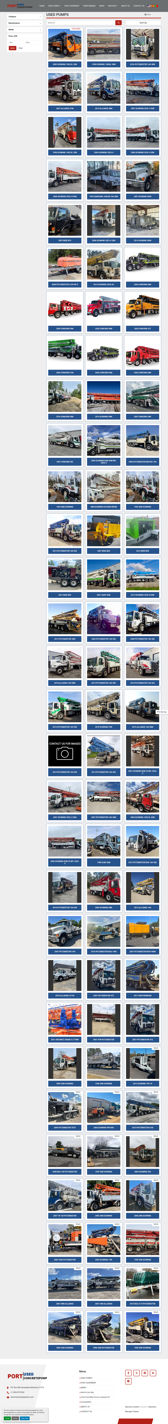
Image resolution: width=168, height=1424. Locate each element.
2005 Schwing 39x (142, 1172)
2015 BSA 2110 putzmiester (142, 1304)
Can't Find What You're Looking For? (95, 1397)
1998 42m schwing (142, 1260)
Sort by (143, 22)
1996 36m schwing (103, 1084)
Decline (15, 1418)
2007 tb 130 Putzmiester (64, 1216)
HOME (41, 6)
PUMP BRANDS (89, 6)
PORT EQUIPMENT (71, 6)
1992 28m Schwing (64, 507)
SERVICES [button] (112, 6)
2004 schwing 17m (103, 1260)
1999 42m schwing (103, 1172)
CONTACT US (138, 6)
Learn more (24, 1418)
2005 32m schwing (64, 1084)
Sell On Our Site (87, 1392)
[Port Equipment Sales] (27, 1376)
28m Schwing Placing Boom (104, 507)
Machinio (152, 1407)
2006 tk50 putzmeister (65, 1260)
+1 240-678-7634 (17, 1392)
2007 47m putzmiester (103, 1040)
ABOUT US (125, 6)
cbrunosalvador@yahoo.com (22, 1397)
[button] (54, 6)
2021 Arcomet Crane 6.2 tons (65, 1040)
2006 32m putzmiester (103, 1348)
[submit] (118, 22)
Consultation (86, 1402)
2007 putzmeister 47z (103, 996)
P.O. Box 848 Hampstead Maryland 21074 (27, 1387)
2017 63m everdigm (142, 996)
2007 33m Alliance (103, 1304)
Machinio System (132, 1407)
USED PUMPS (53, 6)
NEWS (101, 6)
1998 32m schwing (142, 1348)
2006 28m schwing (142, 1216)
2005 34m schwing (103, 1216)
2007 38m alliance (64, 1304)
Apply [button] (12, 48)
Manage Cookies (132, 1411)
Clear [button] (21, 48)
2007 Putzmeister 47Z (142, 1040)
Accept (7, 1418)
